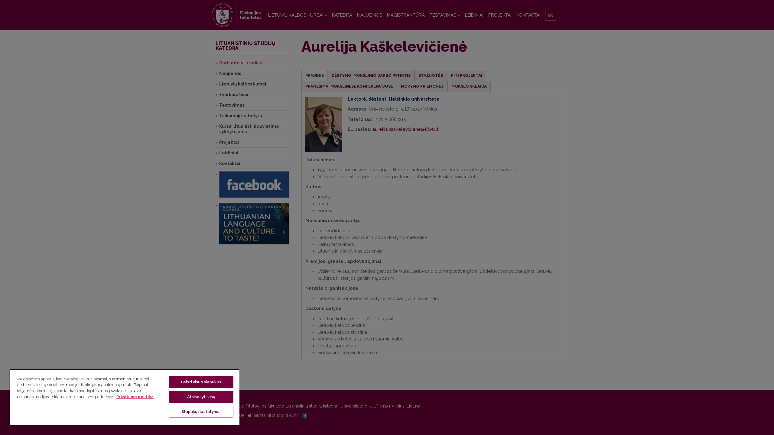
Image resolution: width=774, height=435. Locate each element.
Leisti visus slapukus (201, 382)
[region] (124, 397)
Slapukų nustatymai (201, 411)
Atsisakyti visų (201, 397)
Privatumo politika (135, 397)
